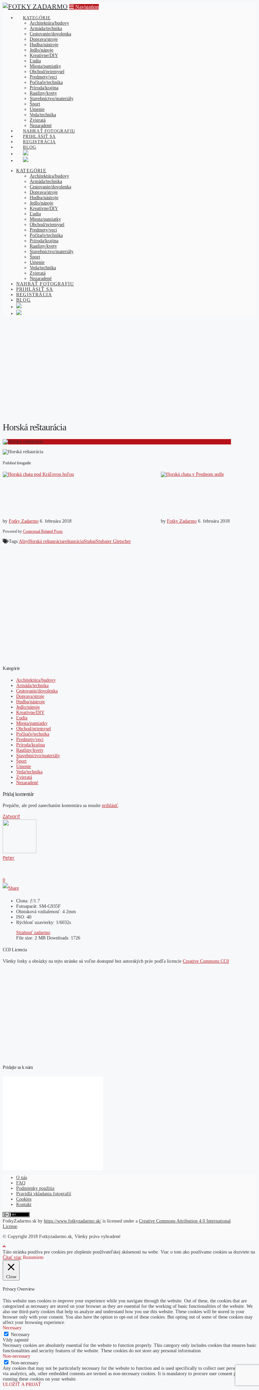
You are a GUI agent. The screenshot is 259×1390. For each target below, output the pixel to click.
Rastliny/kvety (30, 750)
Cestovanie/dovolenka (37, 690)
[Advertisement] (129, 368)
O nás (21, 1177)
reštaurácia (73, 541)
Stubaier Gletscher (113, 541)
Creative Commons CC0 (206, 961)
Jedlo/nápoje (28, 707)
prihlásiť (110, 805)
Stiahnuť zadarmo (33, 932)
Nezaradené (27, 782)
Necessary (20, 1334)
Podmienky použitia (35, 1188)
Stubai (90, 541)
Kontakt (23, 1204)
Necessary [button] (12, 1327)
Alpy (23, 541)
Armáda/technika (32, 685)
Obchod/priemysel (33, 728)
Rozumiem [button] (33, 1257)
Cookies (23, 1199)
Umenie (23, 766)
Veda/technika (29, 771)
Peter (9, 858)
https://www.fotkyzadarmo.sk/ (72, 1221)
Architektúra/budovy (36, 680)
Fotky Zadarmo (23, 521)
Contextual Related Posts (43, 531)
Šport (21, 761)
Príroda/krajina (30, 744)
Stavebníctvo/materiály (38, 755)
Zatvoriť (11, 816)
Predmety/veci (30, 739)
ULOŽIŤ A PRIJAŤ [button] (22, 1384)
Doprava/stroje (30, 696)
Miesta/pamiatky (32, 723)
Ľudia (21, 717)
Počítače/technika (32, 734)
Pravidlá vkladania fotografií (43, 1193)
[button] (84, 7)
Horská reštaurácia (45, 541)
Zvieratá (24, 777)
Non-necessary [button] (16, 1356)
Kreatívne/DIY (30, 712)
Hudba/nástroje (30, 701)
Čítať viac (12, 1257)
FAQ (20, 1182)
